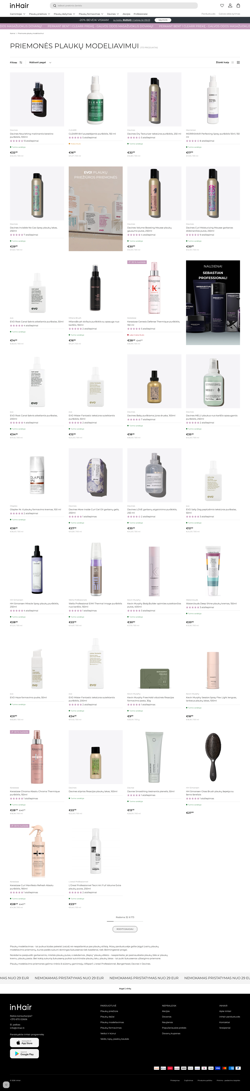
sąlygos (163, 20)
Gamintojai (16, 14)
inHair (18, 1080)
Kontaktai (224, 1022)
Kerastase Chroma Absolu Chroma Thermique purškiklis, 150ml (35, 793)
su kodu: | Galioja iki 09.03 (131, 20)
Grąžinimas (188, 1080)
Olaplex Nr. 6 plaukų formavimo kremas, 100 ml (35, 509)
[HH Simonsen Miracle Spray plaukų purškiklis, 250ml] (37, 569)
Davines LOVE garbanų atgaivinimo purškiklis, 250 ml (152, 511)
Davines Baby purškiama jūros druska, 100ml (151, 415)
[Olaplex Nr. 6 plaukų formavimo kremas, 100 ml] (37, 475)
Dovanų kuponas (171, 1033)
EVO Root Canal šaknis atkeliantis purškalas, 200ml (33, 417)
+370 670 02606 (18, 1019)
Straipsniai (224, 1027)
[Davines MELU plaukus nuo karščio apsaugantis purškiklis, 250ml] (213, 381)
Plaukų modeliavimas (112, 1022)
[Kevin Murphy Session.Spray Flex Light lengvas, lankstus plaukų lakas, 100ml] (213, 663)
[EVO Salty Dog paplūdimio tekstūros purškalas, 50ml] (213, 475)
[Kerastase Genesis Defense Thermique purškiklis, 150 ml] (154, 287)
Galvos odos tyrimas (229, 13)
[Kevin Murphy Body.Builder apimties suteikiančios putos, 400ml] (154, 569)
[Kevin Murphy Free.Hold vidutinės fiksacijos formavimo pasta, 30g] (154, 663)
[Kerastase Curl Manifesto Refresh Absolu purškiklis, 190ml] (37, 851)
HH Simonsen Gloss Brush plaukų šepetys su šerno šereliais (210, 793)
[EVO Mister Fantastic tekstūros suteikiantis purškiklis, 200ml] (96, 663)
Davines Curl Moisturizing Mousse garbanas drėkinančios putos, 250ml (209, 229)
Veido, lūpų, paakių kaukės (114, 1039)
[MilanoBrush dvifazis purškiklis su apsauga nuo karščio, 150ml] (96, 287)
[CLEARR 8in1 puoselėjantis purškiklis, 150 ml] (96, 99)
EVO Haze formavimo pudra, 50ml (28, 697)
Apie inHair (225, 1011)
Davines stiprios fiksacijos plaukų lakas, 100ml (93, 791)
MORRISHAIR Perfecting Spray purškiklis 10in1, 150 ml (213, 135)
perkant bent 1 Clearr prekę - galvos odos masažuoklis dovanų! (81, 26)
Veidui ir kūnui (108, 1033)
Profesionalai (141, 14)
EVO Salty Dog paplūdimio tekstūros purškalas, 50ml (211, 511)
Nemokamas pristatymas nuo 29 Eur (56, 978)
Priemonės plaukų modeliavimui (31, 33)
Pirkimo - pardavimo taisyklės (228, 1080)
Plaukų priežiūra (38, 14)
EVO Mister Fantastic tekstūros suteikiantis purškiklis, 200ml (92, 699)
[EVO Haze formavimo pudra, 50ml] (37, 663)
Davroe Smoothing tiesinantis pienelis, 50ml (150, 791)
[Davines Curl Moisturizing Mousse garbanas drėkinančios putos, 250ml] (213, 193)
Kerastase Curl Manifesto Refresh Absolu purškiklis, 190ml (31, 887)
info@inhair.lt (17, 1028)
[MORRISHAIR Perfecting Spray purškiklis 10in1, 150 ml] (213, 99)
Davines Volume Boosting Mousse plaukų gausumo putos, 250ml (149, 229)
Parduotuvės (208, 13)
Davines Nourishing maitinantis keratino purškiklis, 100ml (31, 135)
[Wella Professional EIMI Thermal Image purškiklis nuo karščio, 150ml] (96, 569)
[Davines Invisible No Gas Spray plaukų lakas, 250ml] (37, 193)
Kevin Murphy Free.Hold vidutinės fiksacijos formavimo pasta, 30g (150, 699)
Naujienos (167, 1022)
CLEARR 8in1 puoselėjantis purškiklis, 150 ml (92, 133)
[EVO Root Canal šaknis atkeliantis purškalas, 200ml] (37, 381)
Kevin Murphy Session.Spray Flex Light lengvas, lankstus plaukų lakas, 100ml (211, 699)
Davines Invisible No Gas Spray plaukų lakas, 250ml (33, 229)
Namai (12, 33)
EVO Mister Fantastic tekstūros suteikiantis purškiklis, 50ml (92, 417)
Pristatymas (175, 1080)
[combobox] (124, 5)
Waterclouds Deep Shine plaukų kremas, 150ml (211, 603)
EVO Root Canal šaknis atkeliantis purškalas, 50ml (37, 321)
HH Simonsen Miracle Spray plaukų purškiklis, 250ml (34, 605)
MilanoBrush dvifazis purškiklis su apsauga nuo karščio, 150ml (94, 323)
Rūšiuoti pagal (37, 62)
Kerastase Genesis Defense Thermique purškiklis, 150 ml (153, 323)
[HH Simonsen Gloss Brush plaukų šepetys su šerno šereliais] (213, 757)
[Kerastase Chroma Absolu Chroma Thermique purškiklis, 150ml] (37, 757)
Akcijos (126, 14)
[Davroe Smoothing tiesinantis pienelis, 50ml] (154, 757)
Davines (111, 14)
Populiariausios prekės (174, 1027)
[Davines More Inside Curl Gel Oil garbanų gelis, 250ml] (96, 475)
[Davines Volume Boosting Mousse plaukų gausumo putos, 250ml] (154, 193)
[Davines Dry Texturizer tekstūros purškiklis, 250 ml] (154, 99)
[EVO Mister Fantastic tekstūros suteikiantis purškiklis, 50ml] (96, 381)
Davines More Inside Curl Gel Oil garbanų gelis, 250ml (94, 511)
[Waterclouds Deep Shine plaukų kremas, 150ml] (213, 569)
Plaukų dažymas (63, 14)
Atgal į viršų (125, 988)
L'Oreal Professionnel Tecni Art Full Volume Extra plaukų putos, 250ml (95, 887)
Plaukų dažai (107, 1016)
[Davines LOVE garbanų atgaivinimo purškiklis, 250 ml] (154, 475)
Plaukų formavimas (89, 14)
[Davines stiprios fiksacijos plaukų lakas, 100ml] (96, 757)
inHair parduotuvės (229, 1016)
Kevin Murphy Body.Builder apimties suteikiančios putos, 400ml (154, 605)
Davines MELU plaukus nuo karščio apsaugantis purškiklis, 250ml (211, 417)
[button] (238, 5)
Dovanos (166, 1016)
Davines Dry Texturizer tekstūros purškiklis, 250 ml (154, 133)
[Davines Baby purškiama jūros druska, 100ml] (154, 381)
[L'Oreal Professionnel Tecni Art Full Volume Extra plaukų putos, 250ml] (96, 851)
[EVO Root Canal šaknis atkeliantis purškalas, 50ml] (37, 287)
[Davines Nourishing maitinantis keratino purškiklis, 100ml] (37, 99)
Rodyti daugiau (125, 929)
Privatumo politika (205, 1080)
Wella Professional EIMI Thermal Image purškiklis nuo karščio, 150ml (95, 605)
